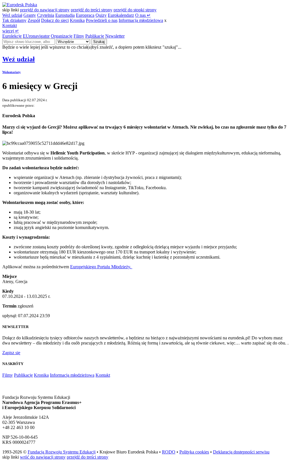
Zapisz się (11, 352)
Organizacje (61, 36)
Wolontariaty (11, 72)
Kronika (77, 20)
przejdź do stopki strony (135, 9)
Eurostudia (65, 15)
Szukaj (99, 42)
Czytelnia (45, 15)
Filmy (79, 36)
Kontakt (9, 25)
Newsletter (115, 36)
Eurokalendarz (121, 15)
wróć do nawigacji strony (43, 457)
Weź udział (12, 15)
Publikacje (94, 36)
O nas (143, 15)
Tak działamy (14, 20)
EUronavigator (36, 36)
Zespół (34, 20)
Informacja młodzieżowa (141, 20)
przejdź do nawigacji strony (45, 9)
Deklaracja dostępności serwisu (241, 451)
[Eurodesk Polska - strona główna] (19, 4)
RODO (168, 451)
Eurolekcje (12, 36)
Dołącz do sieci (55, 20)
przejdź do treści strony (91, 9)
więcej (10, 30)
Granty (29, 15)
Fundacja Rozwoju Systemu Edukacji (62, 451)
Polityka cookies (194, 451)
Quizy (101, 15)
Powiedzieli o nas (101, 20)
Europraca (85, 15)
